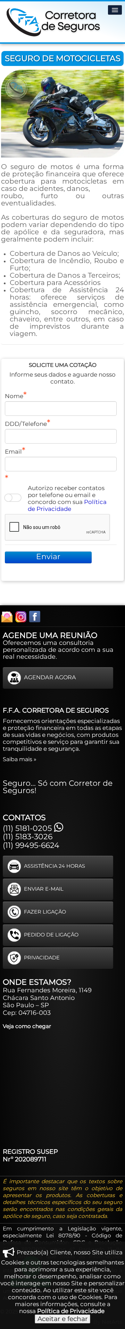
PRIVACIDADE (42, 957)
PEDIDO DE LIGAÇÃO (51, 935)
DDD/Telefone (26, 423)
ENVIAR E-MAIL (44, 889)
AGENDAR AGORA (50, 677)
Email (13, 451)
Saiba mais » (19, 759)
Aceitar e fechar (63, 1319)
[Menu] (115, 10)
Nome (14, 396)
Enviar (48, 556)
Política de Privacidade (67, 505)
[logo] (53, 20)
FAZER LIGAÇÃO (45, 912)
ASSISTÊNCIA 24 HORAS (54, 866)
